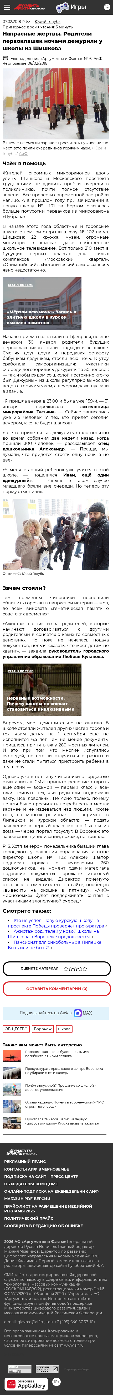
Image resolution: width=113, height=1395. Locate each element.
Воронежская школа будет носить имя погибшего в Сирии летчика (57, 1054)
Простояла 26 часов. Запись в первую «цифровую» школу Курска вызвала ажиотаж (62, 1121)
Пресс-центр (64, 1176)
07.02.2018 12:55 (16, 21)
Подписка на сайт (25, 1176)
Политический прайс (28, 1218)
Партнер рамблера (76, 1369)
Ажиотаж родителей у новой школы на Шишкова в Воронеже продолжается (53, 934)
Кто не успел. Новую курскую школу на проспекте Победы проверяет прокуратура (56, 923)
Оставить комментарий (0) (57, 988)
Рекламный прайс (25, 1161)
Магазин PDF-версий (27, 1198)
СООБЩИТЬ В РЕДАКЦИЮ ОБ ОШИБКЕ (43, 1225)
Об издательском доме (31, 1184)
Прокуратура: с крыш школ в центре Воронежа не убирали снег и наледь (64, 1071)
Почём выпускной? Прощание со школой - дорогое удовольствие (60, 1087)
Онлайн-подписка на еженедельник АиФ (51, 1191)
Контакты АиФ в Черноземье (36, 1169)
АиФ (23, 153)
